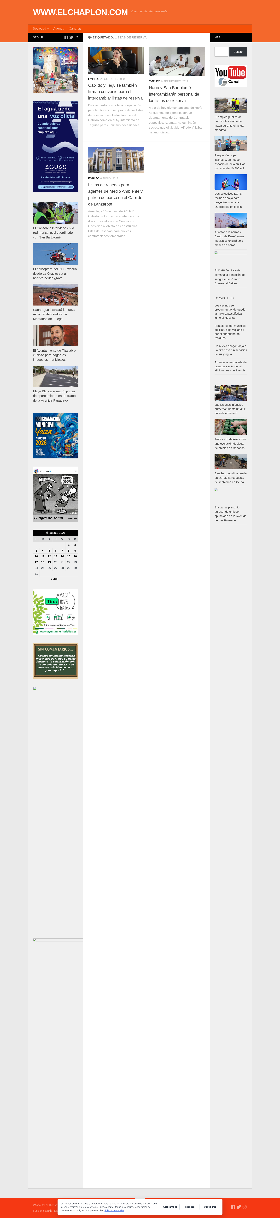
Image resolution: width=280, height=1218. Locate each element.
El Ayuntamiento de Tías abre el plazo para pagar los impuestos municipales (54, 355)
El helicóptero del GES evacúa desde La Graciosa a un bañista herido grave (55, 273)
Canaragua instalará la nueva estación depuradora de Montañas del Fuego (54, 314)
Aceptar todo (170, 1206)
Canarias (75, 28)
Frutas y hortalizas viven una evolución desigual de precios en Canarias (230, 444)
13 (55, 556)
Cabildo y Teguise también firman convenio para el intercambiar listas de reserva (115, 91)
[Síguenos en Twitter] (71, 37)
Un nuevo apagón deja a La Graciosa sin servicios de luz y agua (231, 350)
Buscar (238, 51)
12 (49, 556)
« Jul (54, 579)
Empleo (93, 79)
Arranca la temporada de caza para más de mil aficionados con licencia (231, 366)
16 (75, 556)
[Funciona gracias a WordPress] (50, 1211)
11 (42, 556)
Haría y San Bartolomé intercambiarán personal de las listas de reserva (174, 94)
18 (42, 562)
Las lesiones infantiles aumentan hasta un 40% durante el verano (230, 409)
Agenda (58, 28)
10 (36, 556)
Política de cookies (114, 1210)
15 (68, 556)
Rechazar (190, 1206)
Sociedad (39, 28)
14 (62, 556)
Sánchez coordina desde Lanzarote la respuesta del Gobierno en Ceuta (231, 478)
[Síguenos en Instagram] (76, 37)
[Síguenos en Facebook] (66, 37)
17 (36, 562)
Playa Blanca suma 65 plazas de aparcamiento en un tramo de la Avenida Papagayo (54, 395)
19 (49, 562)
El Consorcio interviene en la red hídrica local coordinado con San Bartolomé (53, 232)
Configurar (210, 1206)
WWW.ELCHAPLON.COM (80, 12)
